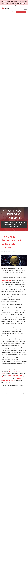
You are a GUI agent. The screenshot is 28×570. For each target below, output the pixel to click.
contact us (11, 387)
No (24, 5)
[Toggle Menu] (25, 9)
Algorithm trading (6, 280)
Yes (22, 5)
